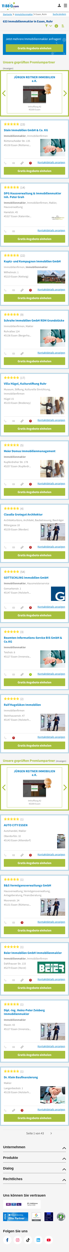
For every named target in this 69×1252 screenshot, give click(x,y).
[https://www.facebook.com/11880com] (7, 1240)
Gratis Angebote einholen (34, 48)
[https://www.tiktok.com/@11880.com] (28, 1240)
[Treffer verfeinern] (48, 26)
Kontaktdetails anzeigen (51, 162)
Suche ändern (59, 14)
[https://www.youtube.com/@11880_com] (48, 1240)
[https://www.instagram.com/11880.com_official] (17, 1240)
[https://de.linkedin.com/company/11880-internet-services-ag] (38, 1240)
